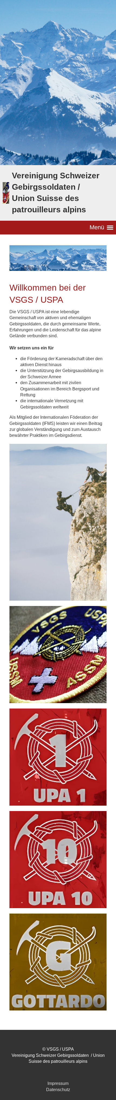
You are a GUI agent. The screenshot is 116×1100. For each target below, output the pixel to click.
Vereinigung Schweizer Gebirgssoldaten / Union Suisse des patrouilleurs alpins (56, 192)
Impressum (58, 1083)
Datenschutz (58, 1089)
